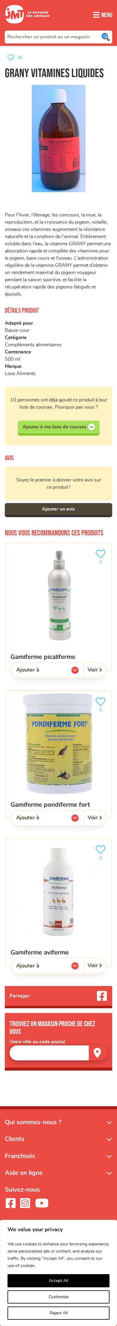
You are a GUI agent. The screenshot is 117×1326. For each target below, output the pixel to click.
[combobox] (58, 37)
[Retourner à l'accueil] (27, 27)
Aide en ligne (24, 1173)
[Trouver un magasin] (98, 1052)
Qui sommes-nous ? (33, 1122)
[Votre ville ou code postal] (58, 1052)
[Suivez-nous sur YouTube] (42, 1203)
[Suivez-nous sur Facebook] (10, 1203)
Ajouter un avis (58, 509)
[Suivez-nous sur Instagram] (25, 1203)
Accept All (58, 1281)
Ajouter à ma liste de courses (54, 427)
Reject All (59, 1313)
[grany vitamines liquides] (58, 138)
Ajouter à (40, 671)
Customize (58, 1297)
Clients (14, 1139)
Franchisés (20, 1156)
